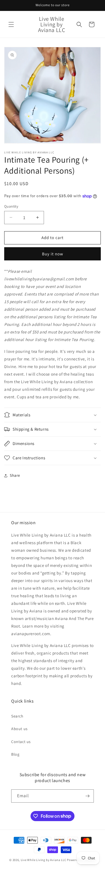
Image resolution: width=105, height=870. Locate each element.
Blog (15, 754)
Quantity (11, 206)
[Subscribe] (87, 796)
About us (19, 728)
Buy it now (52, 253)
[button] (11, 24)
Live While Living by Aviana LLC (43, 860)
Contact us (21, 741)
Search (17, 716)
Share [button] (15, 475)
